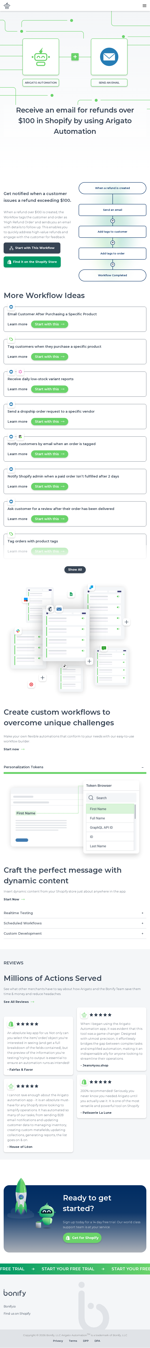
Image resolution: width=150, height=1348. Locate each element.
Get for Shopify (85, 1238)
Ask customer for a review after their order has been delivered (61, 509)
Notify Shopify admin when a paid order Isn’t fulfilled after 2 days (63, 476)
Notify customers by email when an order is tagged (52, 444)
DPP (86, 1341)
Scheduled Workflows (23, 923)
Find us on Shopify (17, 1313)
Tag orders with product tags (33, 541)
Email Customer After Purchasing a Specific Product (52, 314)
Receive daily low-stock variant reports (41, 379)
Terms (73, 1341)
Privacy (58, 1341)
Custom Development (23, 934)
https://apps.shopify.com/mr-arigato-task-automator (75, 1268)
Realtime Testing (18, 913)
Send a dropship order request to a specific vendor (51, 411)
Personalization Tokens (23, 767)
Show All (75, 569)
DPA (97, 1341)
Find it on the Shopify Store (35, 262)
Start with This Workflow (35, 248)
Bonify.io (10, 1306)
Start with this (51, 325)
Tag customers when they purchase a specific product (54, 347)
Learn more (17, 324)
